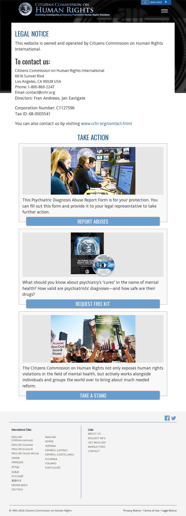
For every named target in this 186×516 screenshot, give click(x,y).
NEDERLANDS (19, 485)
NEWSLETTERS (96, 446)
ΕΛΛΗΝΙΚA (51, 459)
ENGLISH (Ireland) (22, 449)
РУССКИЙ (17, 476)
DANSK (16, 458)
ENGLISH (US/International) (22, 438)
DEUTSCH (17, 489)
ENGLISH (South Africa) (25, 453)
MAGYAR (50, 437)
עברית (15, 467)
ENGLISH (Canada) (22, 444)
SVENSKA (50, 446)
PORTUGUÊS (52, 467)
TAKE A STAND (93, 395)
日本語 (15, 472)
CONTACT (94, 451)
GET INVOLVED (97, 442)
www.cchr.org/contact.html (106, 123)
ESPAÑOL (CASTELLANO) (59, 454)
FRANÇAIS (17, 462)
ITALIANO (50, 463)
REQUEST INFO (97, 438)
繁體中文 (17, 480)
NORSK (49, 441)
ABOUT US (94, 433)
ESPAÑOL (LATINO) (56, 450)
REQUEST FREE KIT (93, 303)
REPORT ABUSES (93, 221)
